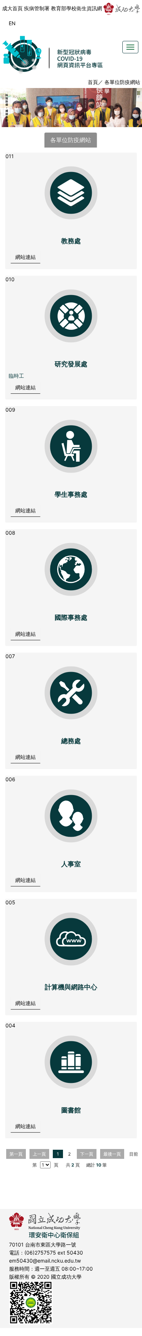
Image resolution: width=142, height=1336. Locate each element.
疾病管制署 (37, 8)
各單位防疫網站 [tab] (70, 140)
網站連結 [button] (25, 257)
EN (12, 23)
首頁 (93, 82)
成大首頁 (12, 8)
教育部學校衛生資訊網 (76, 8)
